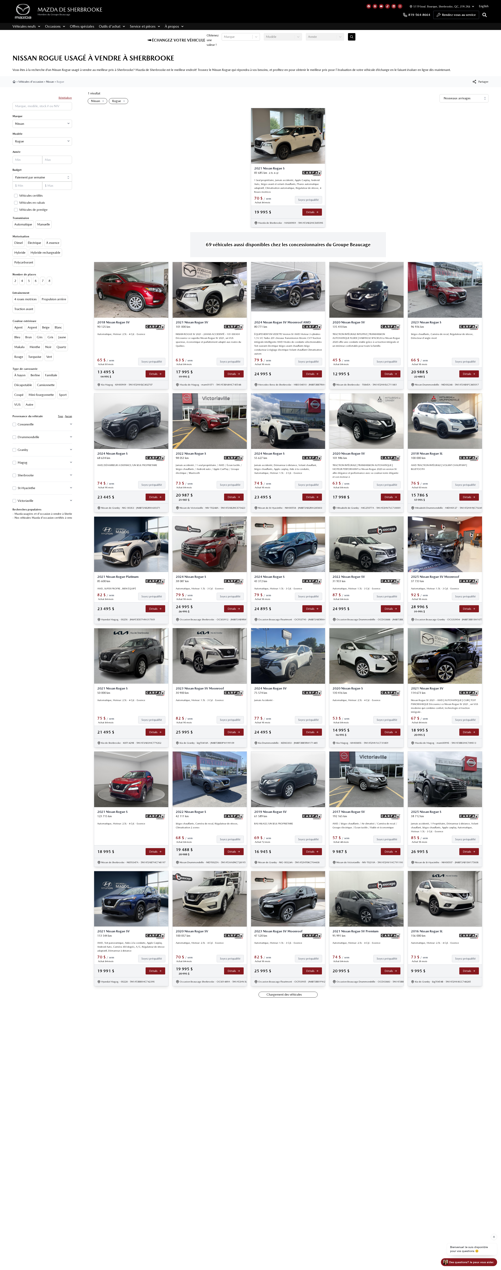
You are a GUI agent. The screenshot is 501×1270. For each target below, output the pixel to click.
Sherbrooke (26, 475)
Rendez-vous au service (459, 15)
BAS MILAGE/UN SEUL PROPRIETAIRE (273, 823)
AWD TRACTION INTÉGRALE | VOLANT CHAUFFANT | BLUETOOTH (439, 467)
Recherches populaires (27, 509)
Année (17, 151)
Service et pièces (142, 26)
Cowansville (26, 424)
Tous (60, 416)
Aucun (68, 416)
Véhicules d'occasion (30, 81)
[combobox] (224, 36)
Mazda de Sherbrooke (70, 9)
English (483, 6)
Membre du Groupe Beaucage (54, 14)
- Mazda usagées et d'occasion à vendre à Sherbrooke (45, 513)
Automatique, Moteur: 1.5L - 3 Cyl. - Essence (200, 588)
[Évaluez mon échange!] (351, 37)
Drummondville (28, 437)
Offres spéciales (82, 26)
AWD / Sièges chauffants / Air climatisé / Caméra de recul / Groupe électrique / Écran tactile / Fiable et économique (364, 825)
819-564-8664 (419, 15)
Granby (23, 450)
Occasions (52, 26)
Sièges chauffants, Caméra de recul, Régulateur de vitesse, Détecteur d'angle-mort (442, 336)
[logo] (23, 11)
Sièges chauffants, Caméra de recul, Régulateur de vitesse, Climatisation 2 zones (207, 825)
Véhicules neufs (24, 26)
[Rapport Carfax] (312, 173)
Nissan (50, 81)
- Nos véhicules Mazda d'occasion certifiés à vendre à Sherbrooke (52, 517)
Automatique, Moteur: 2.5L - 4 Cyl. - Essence (121, 334)
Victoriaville (25, 501)
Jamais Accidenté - (264, 700)
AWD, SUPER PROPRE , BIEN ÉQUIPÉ (116, 588)
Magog (22, 462)
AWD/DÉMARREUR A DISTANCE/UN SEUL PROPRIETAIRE (127, 465)
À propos (172, 26)
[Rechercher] (484, 15)
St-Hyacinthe (26, 488)
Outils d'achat (109, 26)
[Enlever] (102, 101)
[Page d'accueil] (14, 81)
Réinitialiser (65, 97)
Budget (17, 169)
